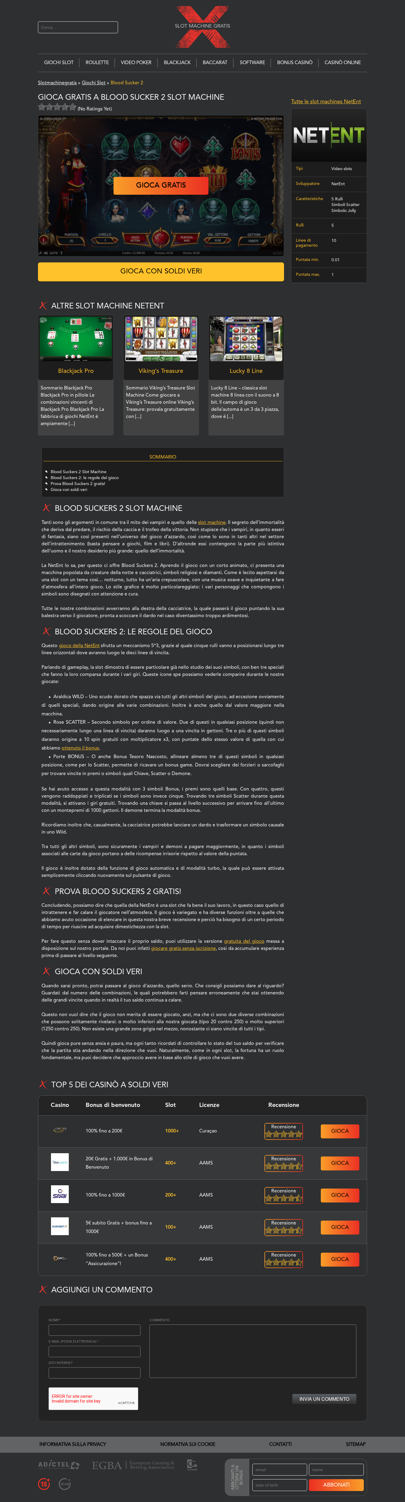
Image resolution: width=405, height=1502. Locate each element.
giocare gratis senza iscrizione (183, 948)
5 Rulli (337, 199)
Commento (159, 1320)
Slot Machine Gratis (202, 25)
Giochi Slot (59, 63)
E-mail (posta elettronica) (74, 1341)
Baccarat (215, 63)
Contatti (280, 1444)
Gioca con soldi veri (161, 271)
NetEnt (338, 184)
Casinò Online (343, 63)
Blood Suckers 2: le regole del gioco (85, 478)
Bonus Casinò (294, 63)
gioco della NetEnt (79, 646)
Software (252, 63)
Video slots (341, 169)
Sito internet (61, 1363)
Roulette (97, 63)
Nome (54, 1320)
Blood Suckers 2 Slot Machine (78, 472)
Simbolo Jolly (343, 211)
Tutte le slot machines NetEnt (326, 101)
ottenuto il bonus (80, 748)
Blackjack (177, 63)
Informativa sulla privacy (72, 1444)
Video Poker (136, 63)
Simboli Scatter (345, 205)
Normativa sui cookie (187, 1444)
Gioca (340, 1131)
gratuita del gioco (244, 941)
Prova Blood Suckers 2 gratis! (78, 484)
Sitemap (356, 1444)
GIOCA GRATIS (161, 185)
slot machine (211, 522)
